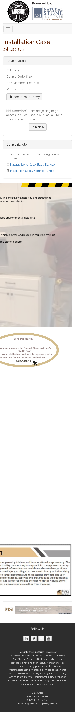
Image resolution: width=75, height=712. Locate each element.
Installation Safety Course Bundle (32, 171)
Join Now (37, 127)
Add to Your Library (26, 97)
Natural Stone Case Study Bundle (32, 164)
